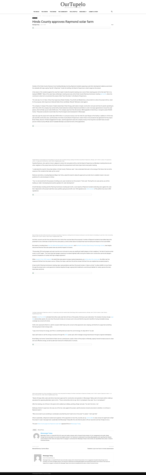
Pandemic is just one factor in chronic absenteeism (101, 448)
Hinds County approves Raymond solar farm (63, 22)
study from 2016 (41, 317)
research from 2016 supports (43, 259)
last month (103, 94)
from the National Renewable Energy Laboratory (61, 245)
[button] (112, 12)
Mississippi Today (35, 24)
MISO (66, 334)
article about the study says (92, 259)
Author (34, 429)
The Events (44, 11)
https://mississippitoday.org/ (49, 457)
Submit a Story (93, 11)
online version (90, 189)
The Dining (53, 11)
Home (33, 15)
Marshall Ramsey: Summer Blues (40, 448)
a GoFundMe (89, 418)
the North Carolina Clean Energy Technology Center (90, 245)
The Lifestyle (73, 11)
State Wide (38, 15)
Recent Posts (41, 429)
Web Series (82, 11)
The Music (36, 11)
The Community (63, 11)
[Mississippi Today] (36, 436)
